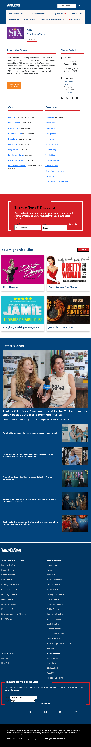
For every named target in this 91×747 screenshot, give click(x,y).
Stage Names (52, 658)
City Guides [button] (58, 13)
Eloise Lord (13, 144)
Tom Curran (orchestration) (57, 182)
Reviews (50, 570)
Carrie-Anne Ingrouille (55, 171)
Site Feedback (52, 668)
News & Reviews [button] (38, 13)
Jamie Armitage (52, 144)
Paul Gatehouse (52, 160)
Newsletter (14, 19)
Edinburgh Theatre (9, 594)
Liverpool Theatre (8, 604)
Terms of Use (61, 739)
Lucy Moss (50, 139)
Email (17, 224)
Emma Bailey (51, 149)
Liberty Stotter (14, 128)
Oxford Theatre (53, 638)
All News (50, 648)
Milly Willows (13, 149)
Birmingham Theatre (10, 584)
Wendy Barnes (52, 123)
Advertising (51, 663)
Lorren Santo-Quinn (16, 160)
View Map (68, 92)
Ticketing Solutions (55, 678)
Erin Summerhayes (16, 155)
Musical (32, 39)
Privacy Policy (50, 739)
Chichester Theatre (9, 589)
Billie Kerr (12, 117)
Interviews (51, 575)
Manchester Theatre (9, 609)
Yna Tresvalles (14, 123)
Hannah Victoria (15, 133)
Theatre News (52, 565)
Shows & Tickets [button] (16, 13)
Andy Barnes (51, 128)
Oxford (42, 34)
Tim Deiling (50, 155)
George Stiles (51, 133)
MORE (82, 249)
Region (45, 224)
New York (5, 663)
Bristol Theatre (53, 599)
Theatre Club (76, 13)
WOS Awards (29, 19)
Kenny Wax (50, 117)
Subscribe (73, 224)
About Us (51, 673)
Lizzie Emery (13, 139)
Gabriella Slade (52, 165)
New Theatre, (33, 34)
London (4, 658)
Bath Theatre (6, 579)
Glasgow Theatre (8, 575)
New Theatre (69, 82)
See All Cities (6, 619)
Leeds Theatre (7, 599)
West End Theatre (54, 579)
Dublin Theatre (7, 570)
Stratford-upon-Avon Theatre (13, 614)
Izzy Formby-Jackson (17, 165)
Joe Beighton (51, 176)
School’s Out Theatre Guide (52, 19)
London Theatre (8, 565)
